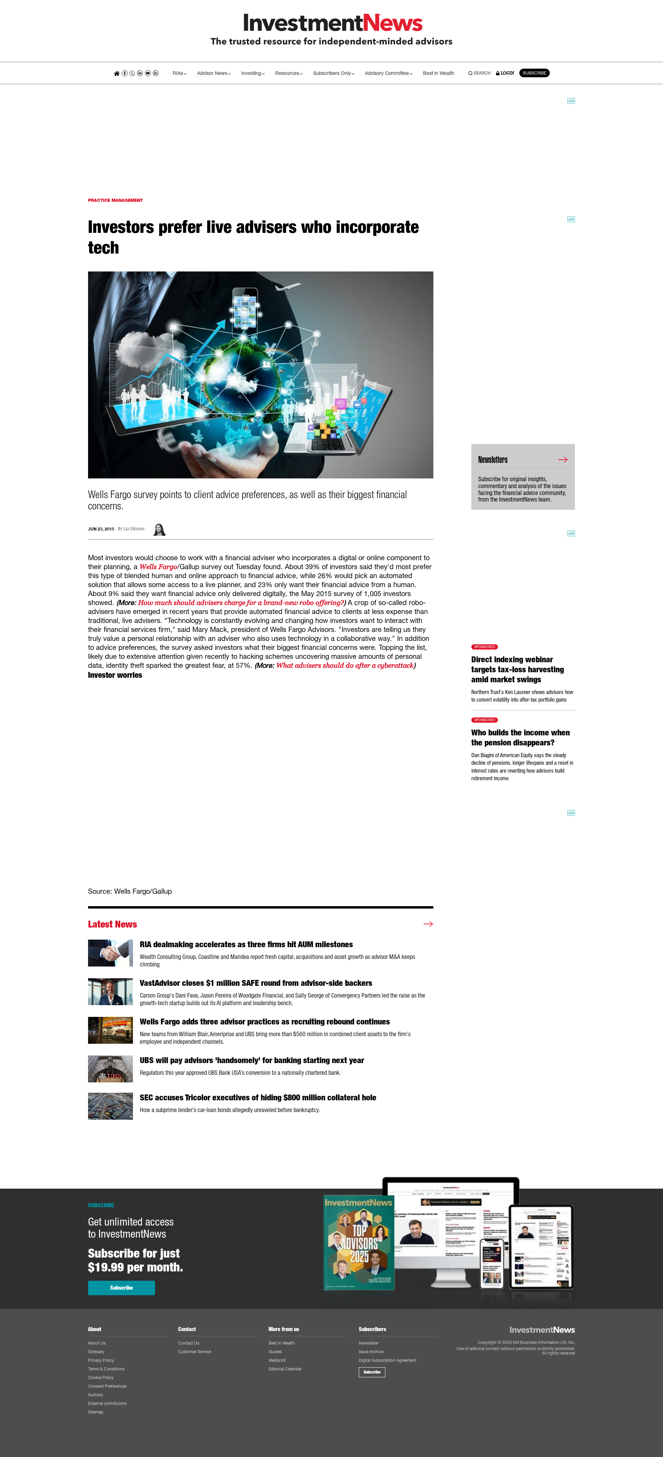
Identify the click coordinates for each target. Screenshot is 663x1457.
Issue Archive (371, 1351)
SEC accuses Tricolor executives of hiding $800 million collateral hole (258, 1097)
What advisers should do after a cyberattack (345, 665)
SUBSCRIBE (534, 73)
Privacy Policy (101, 1360)
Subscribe (121, 1288)
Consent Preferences (107, 1386)
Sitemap (95, 1412)
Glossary (96, 1351)
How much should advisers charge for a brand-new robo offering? (241, 602)
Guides (275, 1351)
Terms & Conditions (106, 1368)
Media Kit (277, 1360)
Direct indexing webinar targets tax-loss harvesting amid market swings (517, 669)
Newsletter (368, 1343)
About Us (97, 1343)
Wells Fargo (158, 567)
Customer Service (194, 1351)
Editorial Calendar (285, 1368)
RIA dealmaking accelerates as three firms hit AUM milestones (246, 944)
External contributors (107, 1403)
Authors (95, 1394)
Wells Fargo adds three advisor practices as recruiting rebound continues (265, 1022)
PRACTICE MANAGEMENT (115, 200)
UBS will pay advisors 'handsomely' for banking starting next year (252, 1060)
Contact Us (188, 1343)
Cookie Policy (101, 1377)
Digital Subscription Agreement (387, 1360)
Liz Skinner (134, 529)
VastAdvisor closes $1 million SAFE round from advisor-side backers (256, 983)
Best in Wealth (438, 73)
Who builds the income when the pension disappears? (520, 737)
